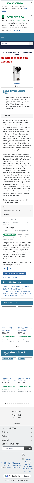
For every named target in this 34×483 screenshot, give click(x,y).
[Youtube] (30, 455)
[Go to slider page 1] (15, 86)
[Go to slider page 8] (19, 403)
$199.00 (21, 383)
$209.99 (5, 333)
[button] (2, 36)
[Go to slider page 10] (23, 403)
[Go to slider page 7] (17, 403)
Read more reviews (10, 277)
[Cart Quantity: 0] (24, 37)
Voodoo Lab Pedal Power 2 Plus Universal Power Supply (25, 329)
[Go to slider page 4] (11, 403)
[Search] (31, 43)
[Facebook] (10, 455)
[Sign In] (28, 37)
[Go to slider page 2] (17, 86)
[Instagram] (17, 455)
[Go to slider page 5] (13, 403)
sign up (28, 448)
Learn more (18, 30)
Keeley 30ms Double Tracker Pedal (24, 379)
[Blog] (4, 455)
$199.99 (21, 333)
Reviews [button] (17, 214)
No (11, 268)
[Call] (30, 37)
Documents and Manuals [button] (17, 211)
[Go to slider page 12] (26, 403)
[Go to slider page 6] (15, 403)
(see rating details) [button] (22, 231)
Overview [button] (17, 115)
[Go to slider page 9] (21, 403)
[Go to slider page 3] (19, 86)
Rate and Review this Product (14, 274)
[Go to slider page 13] (28, 403)
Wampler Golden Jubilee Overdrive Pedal (9, 379)
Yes (5, 268)
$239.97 (5, 383)
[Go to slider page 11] (25, 403)
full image (17, 83)
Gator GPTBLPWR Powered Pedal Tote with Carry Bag (8, 329)
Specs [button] (17, 207)
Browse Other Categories (17, 282)
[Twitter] (23, 455)
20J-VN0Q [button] (17, 416)
